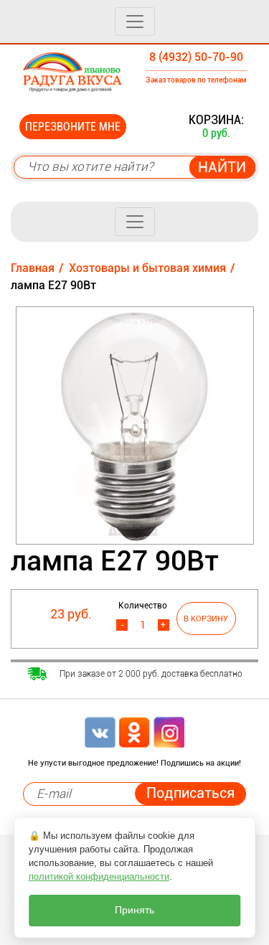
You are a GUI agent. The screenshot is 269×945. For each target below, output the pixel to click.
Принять (134, 910)
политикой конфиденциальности (99, 876)
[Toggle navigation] (135, 21)
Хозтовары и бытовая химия (147, 268)
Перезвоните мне (73, 126)
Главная (33, 268)
